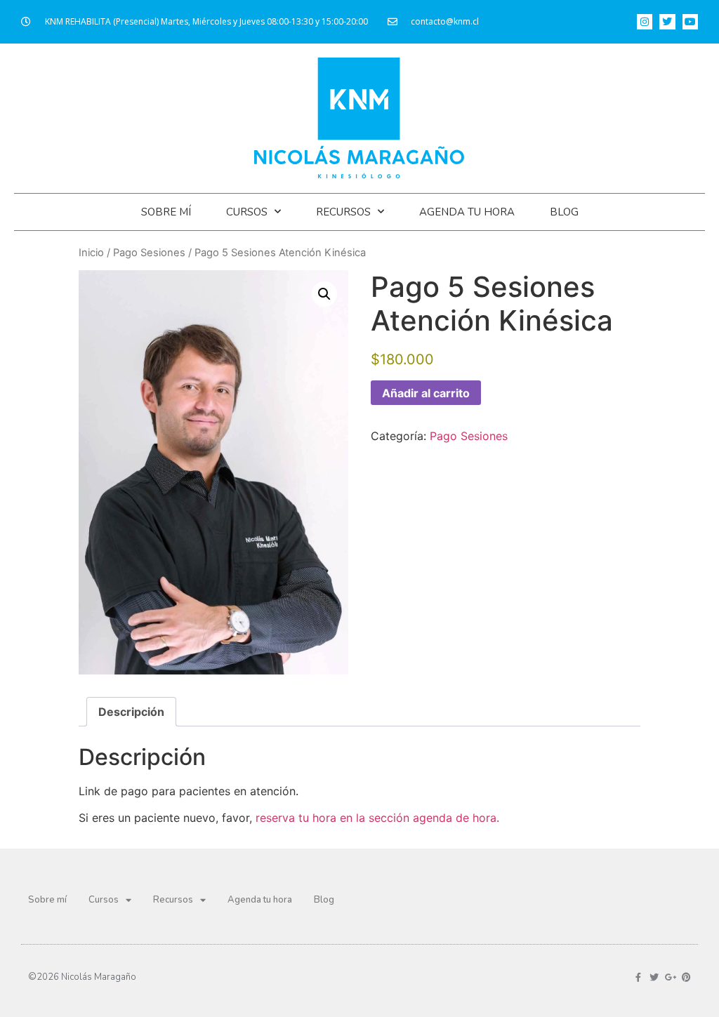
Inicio (91, 252)
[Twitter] (667, 21)
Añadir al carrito (426, 393)
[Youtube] (690, 21)
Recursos (343, 212)
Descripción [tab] (131, 712)
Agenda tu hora (467, 212)
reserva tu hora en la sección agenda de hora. (377, 818)
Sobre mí (166, 212)
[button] (324, 294)
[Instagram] (644, 21)
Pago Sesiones (149, 252)
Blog (564, 212)
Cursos (247, 212)
